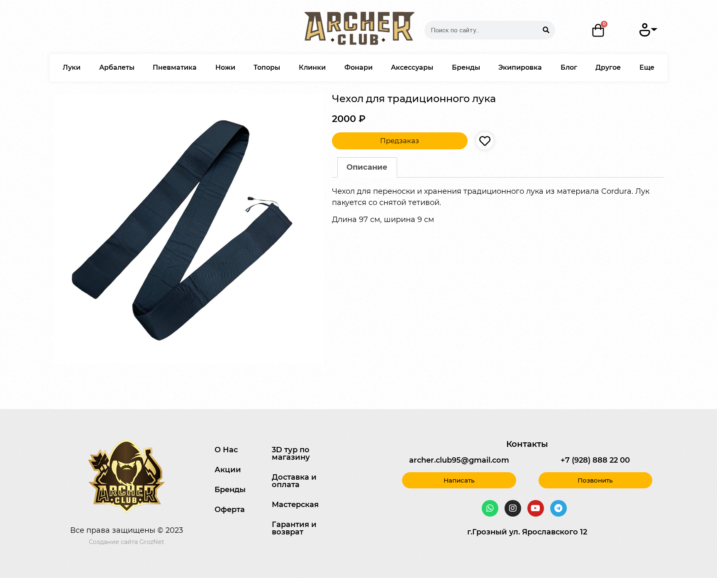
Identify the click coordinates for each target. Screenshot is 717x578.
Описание (367, 167)
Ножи (225, 67)
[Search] (546, 30)
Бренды (466, 67)
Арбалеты (116, 67)
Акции (228, 469)
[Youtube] (535, 508)
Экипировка (520, 67)
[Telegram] (558, 508)
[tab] (367, 167)
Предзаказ (399, 141)
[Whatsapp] (490, 508)
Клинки (312, 67)
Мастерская (295, 504)
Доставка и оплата (294, 481)
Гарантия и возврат (294, 528)
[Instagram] (513, 508)
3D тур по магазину (291, 453)
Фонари (358, 67)
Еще (646, 67)
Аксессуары (412, 67)
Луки (71, 67)
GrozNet (151, 542)
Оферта (230, 509)
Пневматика (175, 67)
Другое (608, 67)
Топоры (267, 67)
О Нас (226, 449)
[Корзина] (598, 30)
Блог (569, 67)
